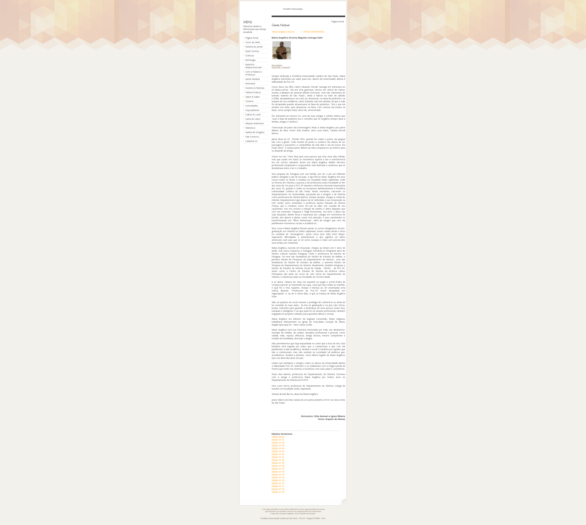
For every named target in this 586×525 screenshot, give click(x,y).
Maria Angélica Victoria (283, 31)
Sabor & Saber (252, 96)
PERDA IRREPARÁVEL (314, 31)
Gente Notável (252, 79)
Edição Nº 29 (278, 491)
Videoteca (250, 127)
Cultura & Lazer (253, 114)
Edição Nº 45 (278, 445)
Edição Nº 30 (278, 489)
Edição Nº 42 (278, 454)
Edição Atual (278, 436)
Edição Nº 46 (278, 442)
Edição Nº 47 (278, 439)
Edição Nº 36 (278, 471)
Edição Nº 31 (278, 486)
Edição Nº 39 (278, 462)
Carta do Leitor (252, 118)
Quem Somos (252, 51)
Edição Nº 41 (278, 457)
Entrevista (250, 83)
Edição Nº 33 (278, 480)
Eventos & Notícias (254, 87)
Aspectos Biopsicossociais (253, 66)
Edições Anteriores (254, 123)
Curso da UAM (252, 42)
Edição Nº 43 (278, 451)
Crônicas (249, 55)
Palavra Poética (253, 92)
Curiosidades (251, 105)
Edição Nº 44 (278, 448)
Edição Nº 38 (278, 465)
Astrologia (250, 60)
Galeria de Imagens (254, 132)
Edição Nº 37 (278, 468)
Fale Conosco (252, 136)
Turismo (249, 101)
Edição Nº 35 (278, 474)
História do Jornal (253, 46)
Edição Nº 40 (278, 460)
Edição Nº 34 (278, 477)
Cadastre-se (251, 141)
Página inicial (337, 21)
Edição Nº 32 (278, 483)
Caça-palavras (252, 110)
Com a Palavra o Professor (253, 73)
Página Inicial (251, 37)
